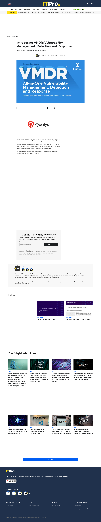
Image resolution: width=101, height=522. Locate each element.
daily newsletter (73, 282)
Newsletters (78, 505)
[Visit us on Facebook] (8, 493)
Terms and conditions (81, 502)
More (69, 9)
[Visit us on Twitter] (14, 493)
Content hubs (53, 9)
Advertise (62, 9)
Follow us (50, 108)
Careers (31, 508)
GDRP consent (10, 508)
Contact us (55, 502)
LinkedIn (18, 284)
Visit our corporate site (61, 476)
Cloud (20, 9)
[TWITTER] (23, 270)
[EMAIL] (31, 270)
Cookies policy (56, 505)
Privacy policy (10, 505)
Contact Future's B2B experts (60, 508)
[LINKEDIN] (27, 270)
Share (20, 108)
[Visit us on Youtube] (20, 493)
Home (8, 37)
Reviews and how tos (53, 12)
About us (31, 502)
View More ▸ (50, 459)
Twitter (26, 284)
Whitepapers (62, 55)
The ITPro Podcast (66, 12)
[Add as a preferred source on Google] (11, 481)
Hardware (27, 9)
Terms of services (39, 250)
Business (14, 9)
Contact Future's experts (13, 502)
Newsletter (58, 108)
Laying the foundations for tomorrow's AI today (86, 12)
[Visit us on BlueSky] (25, 493)
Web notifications (34, 505)
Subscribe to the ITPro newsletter (27, 12)
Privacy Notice (29, 251)
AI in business (41, 12)
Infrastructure (36, 9)
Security (44, 9)
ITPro (42, 55)
